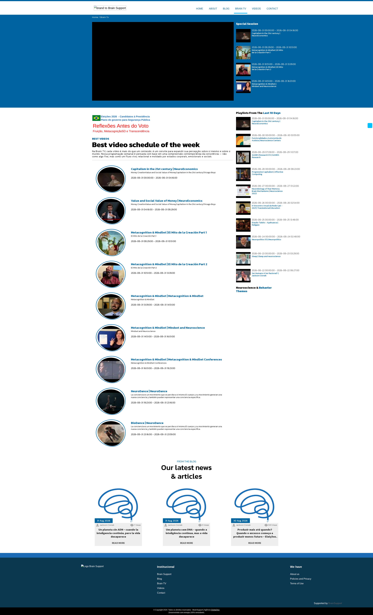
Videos (160, 588)
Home (95, 17)
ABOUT (213, 8)
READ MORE (118, 543)
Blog (159, 579)
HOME (199, 8)
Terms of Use (297, 583)
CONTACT (272, 8)
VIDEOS (256, 8)
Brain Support (164, 574)
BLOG (226, 8)
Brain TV (161, 583)
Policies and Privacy (300, 579)
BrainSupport (335, 603)
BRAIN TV (240, 8)
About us (294, 574)
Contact (161, 593)
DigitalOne (215, 610)
